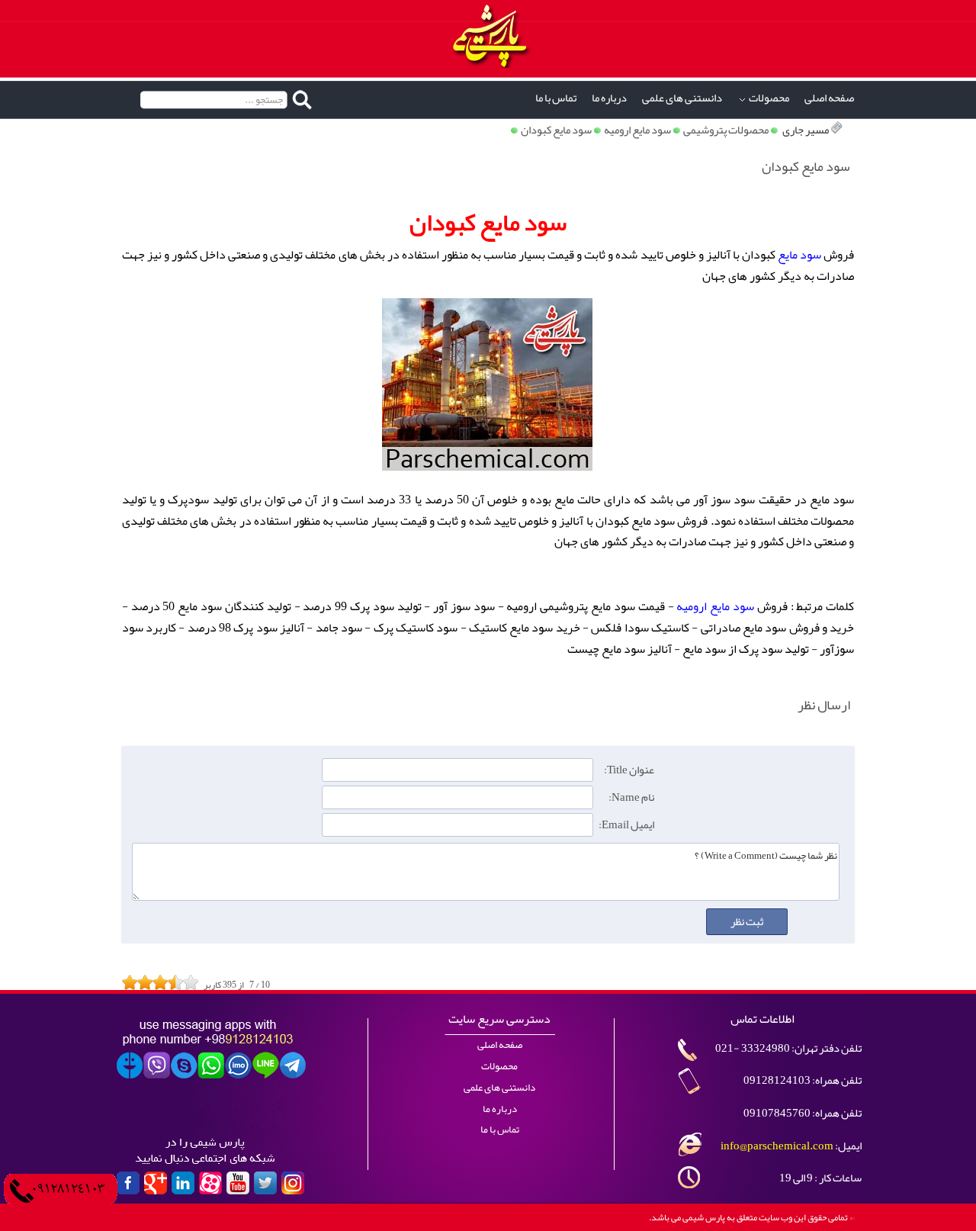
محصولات (769, 98)
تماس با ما (555, 98)
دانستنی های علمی (682, 98)
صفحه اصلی (829, 98)
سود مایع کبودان (556, 130)
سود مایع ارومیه (637, 130)
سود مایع (799, 255)
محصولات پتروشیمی (726, 130)
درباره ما (609, 98)
